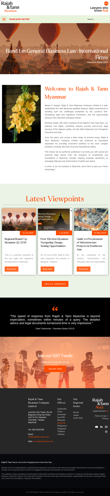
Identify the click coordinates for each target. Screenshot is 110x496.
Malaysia (61, 420)
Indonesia (61, 414)
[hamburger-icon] (4, 19)
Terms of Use (100, 416)
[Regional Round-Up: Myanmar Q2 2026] (19, 219)
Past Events (48, 233)
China (59, 411)
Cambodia (61, 409)
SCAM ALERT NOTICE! (15, 19)
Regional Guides (86, 233)
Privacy (105, 418)
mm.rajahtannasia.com (43, 441)
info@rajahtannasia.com (38, 437)
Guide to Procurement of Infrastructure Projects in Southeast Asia (90, 244)
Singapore (61, 428)
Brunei (76, 412)
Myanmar (61, 423)
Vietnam (61, 434)
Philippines (62, 426)
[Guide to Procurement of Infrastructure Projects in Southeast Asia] (91, 219)
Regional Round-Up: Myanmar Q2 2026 (16, 241)
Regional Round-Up (16, 233)
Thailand (61, 431)
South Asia (78, 418)
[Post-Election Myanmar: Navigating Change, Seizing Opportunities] (55, 219)
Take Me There (55, 369)
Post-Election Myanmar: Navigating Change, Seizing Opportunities (55, 242)
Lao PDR (61, 417)
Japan (76, 415)
